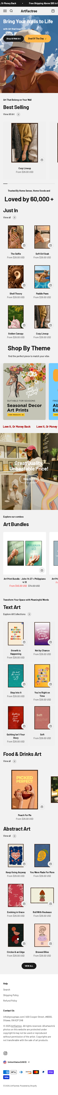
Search (6, 989)
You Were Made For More (42, 872)
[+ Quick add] (42, 160)
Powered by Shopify (28, 1086)
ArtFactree (16, 1026)
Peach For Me (24, 815)
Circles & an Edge (16, 952)
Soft (42, 734)
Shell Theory (16, 293)
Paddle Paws (42, 293)
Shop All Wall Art (13, 38)
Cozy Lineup (25, 168)
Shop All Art (29, 479)
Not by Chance (42, 650)
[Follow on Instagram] (5, 1053)
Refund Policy (10, 1000)
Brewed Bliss (42, 952)
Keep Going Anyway (16, 872)
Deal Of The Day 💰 (37, 38)
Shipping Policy (11, 995)
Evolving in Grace (15, 912)
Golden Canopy (15, 333)
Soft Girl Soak (42, 253)
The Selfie (16, 253)
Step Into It (15, 692)
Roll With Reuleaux (42, 912)
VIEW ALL (29, 966)
